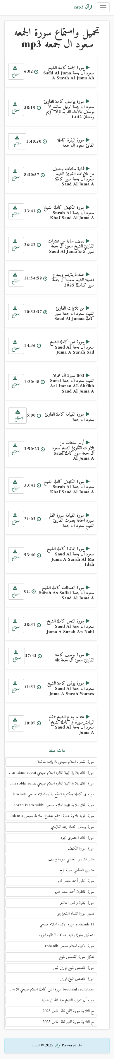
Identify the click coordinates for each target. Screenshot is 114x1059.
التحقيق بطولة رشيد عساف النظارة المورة (66, 935)
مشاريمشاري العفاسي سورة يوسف (71, 859)
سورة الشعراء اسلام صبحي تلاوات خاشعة (65, 761)
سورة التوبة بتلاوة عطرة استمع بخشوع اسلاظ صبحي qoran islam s (49, 816)
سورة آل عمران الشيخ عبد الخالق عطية (68, 1000)
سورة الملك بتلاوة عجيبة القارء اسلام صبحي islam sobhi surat (50, 783)
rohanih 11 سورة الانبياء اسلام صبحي (66, 924)
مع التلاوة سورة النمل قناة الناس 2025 (68, 1011)
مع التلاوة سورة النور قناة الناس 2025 (68, 1022)
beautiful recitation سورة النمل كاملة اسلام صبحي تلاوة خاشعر (49, 989)
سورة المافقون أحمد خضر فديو (74, 892)
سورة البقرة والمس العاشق (76, 902)
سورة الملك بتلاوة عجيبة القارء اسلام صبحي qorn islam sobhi (50, 772)
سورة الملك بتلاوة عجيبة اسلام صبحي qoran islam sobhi (53, 805)
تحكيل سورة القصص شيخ (76, 957)
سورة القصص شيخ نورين (77, 978)
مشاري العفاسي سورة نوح (76, 870)
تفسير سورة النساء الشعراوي (75, 913)
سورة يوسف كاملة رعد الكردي (72, 827)
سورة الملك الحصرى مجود (77, 837)
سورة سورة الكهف (81, 848)
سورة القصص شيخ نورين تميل (73, 967)
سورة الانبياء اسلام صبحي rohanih (69, 946)
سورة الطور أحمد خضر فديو (75, 881)
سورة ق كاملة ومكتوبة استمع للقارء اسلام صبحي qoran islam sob (49, 794)
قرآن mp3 (83, 7)
